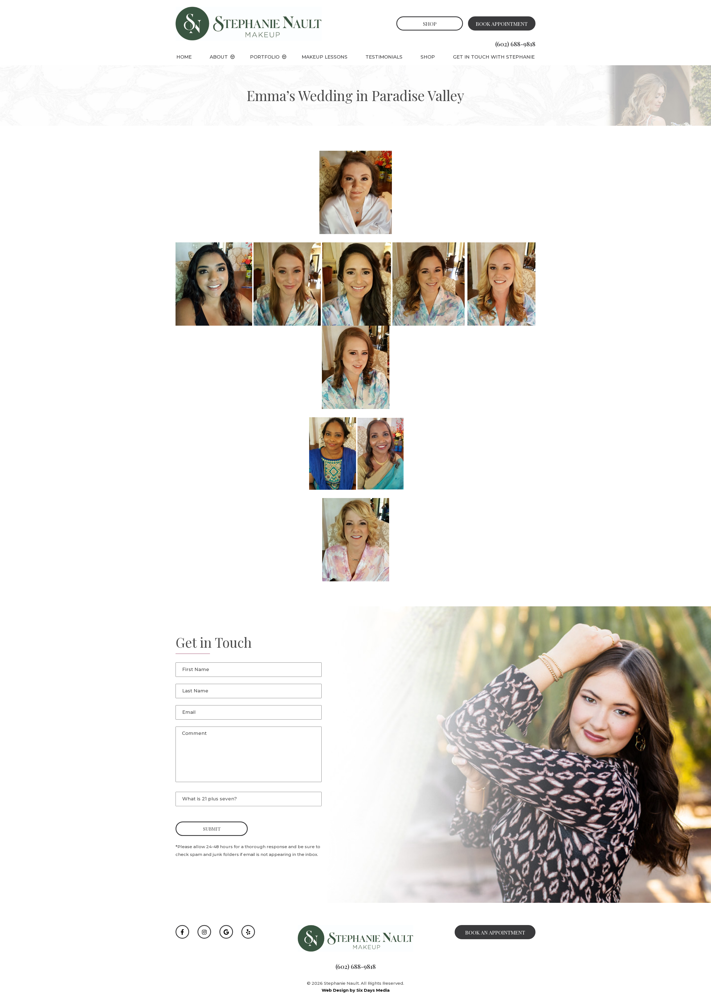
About (219, 57)
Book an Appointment (495, 932)
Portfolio (264, 57)
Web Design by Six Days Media (356, 990)
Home (184, 57)
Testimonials (383, 57)
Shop (430, 23)
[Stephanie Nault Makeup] (249, 23)
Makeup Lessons (324, 57)
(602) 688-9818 (515, 44)
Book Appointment (502, 23)
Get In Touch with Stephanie (494, 57)
